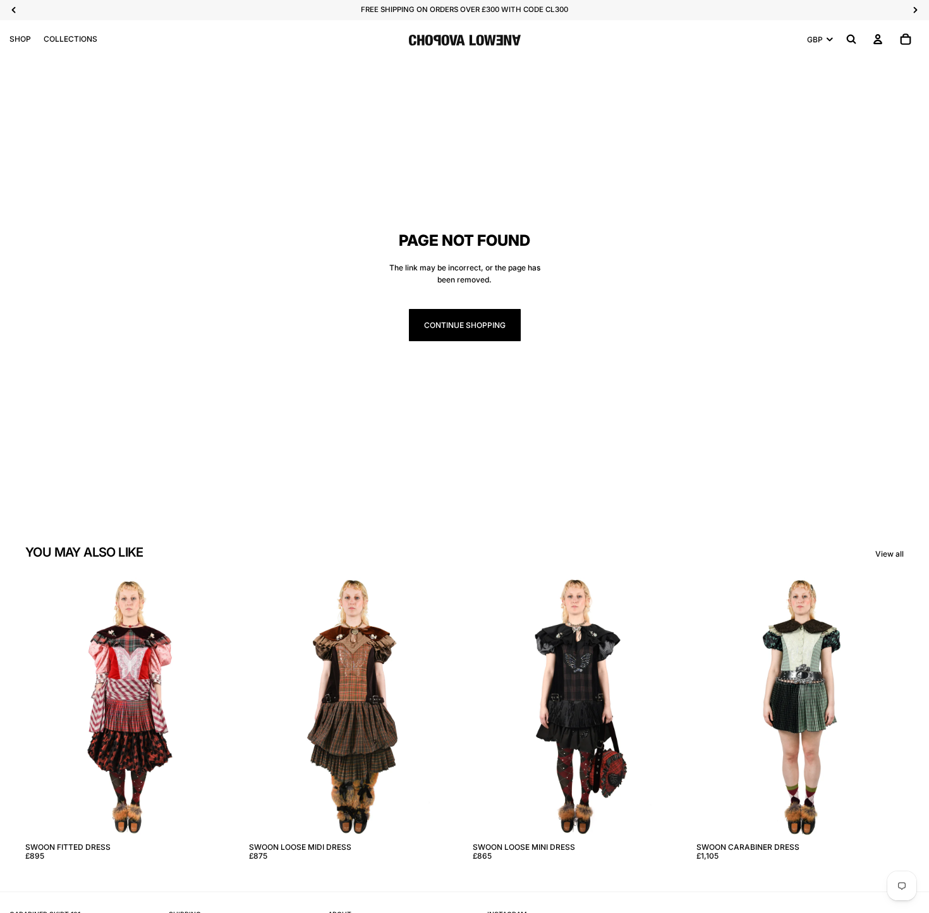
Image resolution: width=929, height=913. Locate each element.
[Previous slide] (44, 707)
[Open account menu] (878, 39)
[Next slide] (214, 707)
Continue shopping (465, 325)
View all (889, 554)
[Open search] (851, 39)
